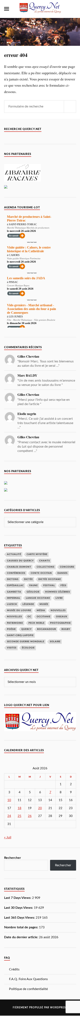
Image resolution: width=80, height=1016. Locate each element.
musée (44, 604)
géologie (33, 592)
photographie (60, 623)
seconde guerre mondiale (25, 641)
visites (11, 648)
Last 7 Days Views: (18, 897)
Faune (33, 585)
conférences (16, 573)
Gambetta (14, 592)
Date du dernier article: (21, 937)
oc (29, 616)
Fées (63, 585)
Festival (49, 585)
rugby (66, 629)
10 (9, 800)
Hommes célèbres (57, 592)
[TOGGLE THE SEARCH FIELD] (73, 8)
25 (19, 816)
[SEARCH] (70, 106)
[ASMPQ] (5, 490)
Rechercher (12, 857)
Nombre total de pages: (21, 927)
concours (67, 567)
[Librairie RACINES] (22, 180)
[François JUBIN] (5, 187)
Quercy (26, 629)
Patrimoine (15, 623)
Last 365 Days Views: (20, 917)
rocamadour (46, 629)
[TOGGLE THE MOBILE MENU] (6, 8)
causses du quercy (20, 561)
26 (30, 816)
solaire (55, 641)
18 (19, 808)
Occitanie (43, 616)
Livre (59, 598)
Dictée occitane (49, 579)
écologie (28, 648)
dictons (12, 579)
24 (9, 816)
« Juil (7, 837)
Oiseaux (61, 616)
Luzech (12, 604)
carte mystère (37, 554)
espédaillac (15, 585)
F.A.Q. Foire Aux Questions (28, 979)
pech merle (37, 623)
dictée (28, 579)
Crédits (14, 969)
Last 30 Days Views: (19, 907)
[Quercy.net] (40, 11)
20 (40, 808)
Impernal (13, 598)
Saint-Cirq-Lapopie (20, 635)
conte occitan (41, 573)
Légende (28, 604)
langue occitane (38, 598)
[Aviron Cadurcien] (5, 483)
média (41, 610)
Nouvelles (58, 610)
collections (45, 567)
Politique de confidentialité (28, 989)
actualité (14, 554)
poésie (11, 629)
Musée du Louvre (19, 610)
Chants (44, 561)
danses (62, 573)
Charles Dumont (19, 567)
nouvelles (14, 616)
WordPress (58, 1007)
